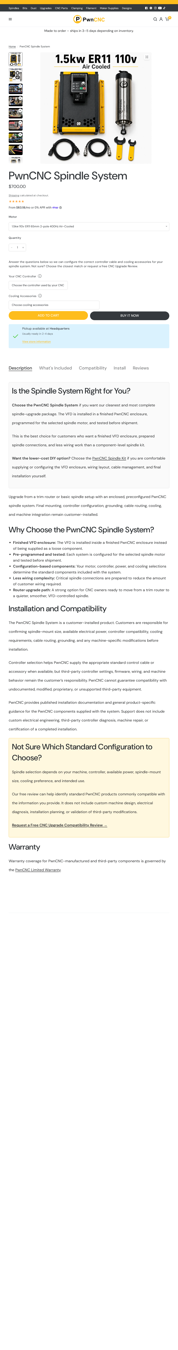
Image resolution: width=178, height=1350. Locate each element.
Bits (25, 8)
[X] (151, 8)
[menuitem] (15, 8)
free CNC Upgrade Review (119, 266)
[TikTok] (164, 8)
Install (120, 368)
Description (20, 368)
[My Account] (161, 19)
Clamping (77, 8)
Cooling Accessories (22, 296)
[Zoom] (146, 57)
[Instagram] (155, 8)
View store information (36, 341)
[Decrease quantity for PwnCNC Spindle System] (11, 247)
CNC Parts (61, 8)
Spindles (14, 8)
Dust (34, 8)
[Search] (155, 19)
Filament (91, 8)
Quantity (15, 238)
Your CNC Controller (22, 276)
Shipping (14, 195)
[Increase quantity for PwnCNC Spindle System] (23, 247)
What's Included (55, 368)
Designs (127, 8)
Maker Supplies (109, 8)
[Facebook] (146, 8)
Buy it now (129, 315)
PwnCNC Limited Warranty (37, 869)
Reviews (141, 368)
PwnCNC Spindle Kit (109, 458)
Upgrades (46, 8)
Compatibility (93, 368)
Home (12, 46)
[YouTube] (160, 8)
